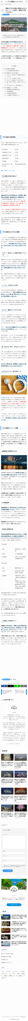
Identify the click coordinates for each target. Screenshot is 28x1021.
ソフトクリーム (15, 971)
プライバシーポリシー (16, 1016)
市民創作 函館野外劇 (11, 93)
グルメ (3, 971)
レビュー (13, 973)
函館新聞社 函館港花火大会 (13, 89)
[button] (4, 686)
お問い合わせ (23, 1016)
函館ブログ (5, 959)
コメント (5, 834)
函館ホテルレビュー (7, 962)
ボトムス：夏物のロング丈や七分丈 (15, 80)
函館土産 (5, 975)
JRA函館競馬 (10, 91)
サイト (4, 860)
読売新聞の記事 (5, 397)
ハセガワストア (4, 973)
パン (10, 973)
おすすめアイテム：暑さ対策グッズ (15, 85)
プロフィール (14, 904)
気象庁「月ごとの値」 (9, 170)
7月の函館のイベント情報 (10, 87)
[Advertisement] (14, 116)
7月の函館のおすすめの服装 (11, 73)
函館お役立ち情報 (6, 14)
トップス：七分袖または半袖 (13, 78)
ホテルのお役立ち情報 (8, 953)
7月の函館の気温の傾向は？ (13, 70)
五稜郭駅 (22, 973)
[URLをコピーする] (24, 686)
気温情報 (14, 679)
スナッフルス (8, 971)
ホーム (4, 1016)
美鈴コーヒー (4, 977)
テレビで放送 (22, 971)
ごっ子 (14, 712)
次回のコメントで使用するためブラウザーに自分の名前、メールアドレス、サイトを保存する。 (14, 866)
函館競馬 (10, 975)
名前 (4, 851)
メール (4, 855)
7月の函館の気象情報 (9, 68)
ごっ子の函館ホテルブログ (14, 1)
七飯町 (18, 973)
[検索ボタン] (26, 1)
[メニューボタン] (1, 1)
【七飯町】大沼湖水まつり (13, 95)
